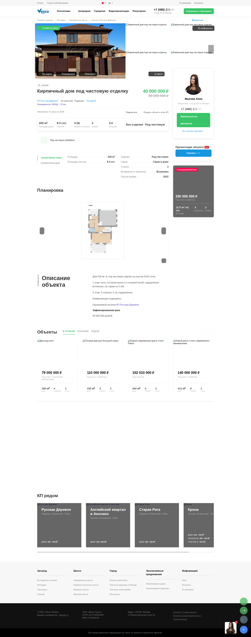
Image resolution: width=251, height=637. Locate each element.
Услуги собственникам (57, 3)
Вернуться (197, 20)
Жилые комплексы (118, 580)
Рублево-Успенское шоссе (85, 585)
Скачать (194, 153)
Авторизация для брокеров (210, 3)
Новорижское (44, 104)
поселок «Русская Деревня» (103, 20)
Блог (184, 580)
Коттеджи (61, 20)
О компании (185, 3)
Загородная (84, 11)
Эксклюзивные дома (155, 584)
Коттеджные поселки (47, 580)
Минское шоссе (80, 594)
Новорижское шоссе (78, 20)
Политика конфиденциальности (187, 616)
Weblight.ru (63, 615)
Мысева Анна (193, 98)
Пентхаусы (115, 594)
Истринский (67, 101)
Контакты (198, 3)
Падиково (79, 101)
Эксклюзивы (64, 11)
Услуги (40, 3)
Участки (41, 594)
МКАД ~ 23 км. (59, 104)
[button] (205, 495)
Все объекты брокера (192, 131)
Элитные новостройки (120, 589)
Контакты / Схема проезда (184, 612)
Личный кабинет (180, 619)
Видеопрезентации (119, 11)
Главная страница (45, 20)
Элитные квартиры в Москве (123, 585)
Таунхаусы (42, 589)
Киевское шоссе (81, 589)
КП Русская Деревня (47, 101)
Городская (99, 11)
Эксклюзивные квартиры (157, 588)
